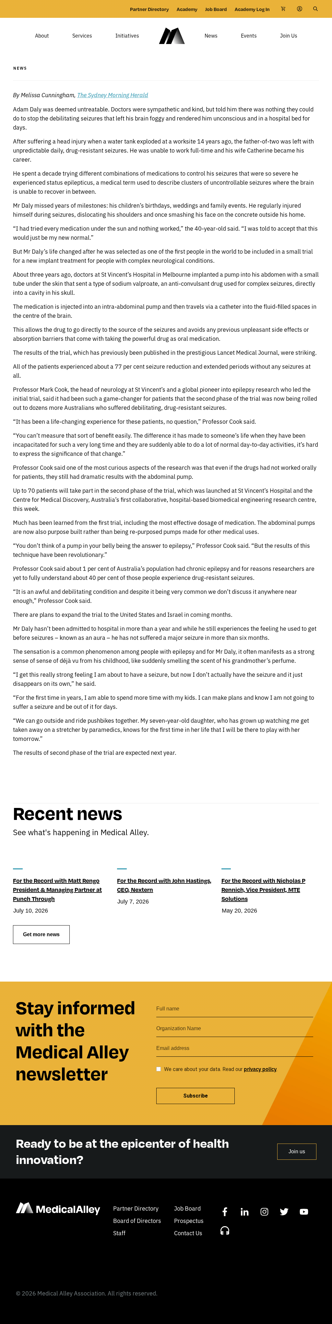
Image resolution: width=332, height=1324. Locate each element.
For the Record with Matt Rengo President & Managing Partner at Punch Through (57, 889)
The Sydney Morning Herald (112, 95)
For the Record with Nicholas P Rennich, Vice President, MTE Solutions (263, 889)
